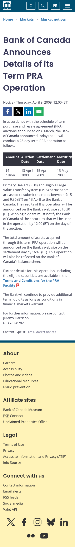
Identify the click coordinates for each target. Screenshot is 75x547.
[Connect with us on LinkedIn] (64, 525)
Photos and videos (17, 375)
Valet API (10, 509)
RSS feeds (10, 497)
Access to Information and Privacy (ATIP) (34, 456)
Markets (27, 19)
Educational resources (20, 381)
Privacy (8, 450)
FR (55, 5)
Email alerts (12, 491)
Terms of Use (13, 444)
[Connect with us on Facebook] (24, 525)
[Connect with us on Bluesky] (51, 525)
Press (30, 332)
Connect (13, 415)
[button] (7, 111)
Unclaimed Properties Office (25, 422)
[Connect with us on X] (11, 525)
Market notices (53, 19)
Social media (13, 503)
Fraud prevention (16, 387)
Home (8, 19)
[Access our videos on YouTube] (44, 538)
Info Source (12, 462)
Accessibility (12, 369)
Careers (9, 363)
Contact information (19, 485)
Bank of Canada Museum (22, 409)
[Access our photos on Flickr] (31, 538)
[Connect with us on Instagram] (38, 525)
